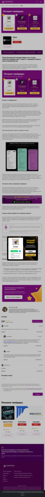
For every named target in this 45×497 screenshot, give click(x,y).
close (36, 237)
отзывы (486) (30, 255)
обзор (30, 251)
